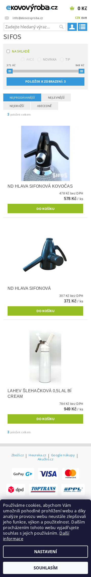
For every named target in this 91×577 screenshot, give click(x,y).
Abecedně (44, 106)
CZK (77, 18)
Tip (67, 59)
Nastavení (45, 551)
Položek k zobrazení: (45, 81)
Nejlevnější (56, 97)
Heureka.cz (37, 455)
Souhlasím (46, 568)
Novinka (50, 59)
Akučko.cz (45, 459)
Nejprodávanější (22, 97)
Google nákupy (63, 455)
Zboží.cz (17, 455)
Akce (30, 59)
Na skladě (21, 51)
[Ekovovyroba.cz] (23, 6)
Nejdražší (17, 106)
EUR (84, 18)
